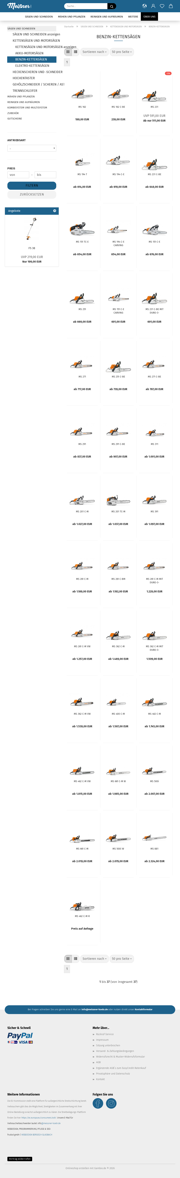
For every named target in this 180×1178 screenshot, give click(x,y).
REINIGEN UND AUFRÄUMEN (107, 16)
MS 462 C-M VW (82, 781)
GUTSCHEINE (14, 118)
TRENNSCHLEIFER (25, 91)
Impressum (102, 1039)
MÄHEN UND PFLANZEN (71, 16)
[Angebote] (54, 211)
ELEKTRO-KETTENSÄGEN (32, 66)
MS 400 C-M (118, 713)
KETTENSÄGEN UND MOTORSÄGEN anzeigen (35, 47)
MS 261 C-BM (118, 579)
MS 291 (82, 444)
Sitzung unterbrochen (108, 1045)
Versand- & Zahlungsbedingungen (115, 1051)
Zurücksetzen (32, 194)
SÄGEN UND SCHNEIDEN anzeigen (34, 34)
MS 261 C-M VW (82, 646)
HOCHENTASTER (24, 78)
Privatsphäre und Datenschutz (113, 1073)
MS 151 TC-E (82, 241)
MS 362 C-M (118, 646)
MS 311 (154, 444)
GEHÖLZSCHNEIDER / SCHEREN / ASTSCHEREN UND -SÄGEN (34, 84)
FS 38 (31, 248)
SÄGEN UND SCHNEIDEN (39, 16)
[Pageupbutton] (170, 1173)
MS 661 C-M (82, 848)
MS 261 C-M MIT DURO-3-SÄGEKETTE (154, 580)
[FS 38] (31, 228)
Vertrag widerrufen (20, 1159)
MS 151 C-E (154, 241)
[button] (144, 6)
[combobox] (94, 52)
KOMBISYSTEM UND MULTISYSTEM (27, 107)
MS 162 (82, 106)
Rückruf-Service (105, 1034)
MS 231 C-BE (154, 174)
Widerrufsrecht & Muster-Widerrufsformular (120, 1056)
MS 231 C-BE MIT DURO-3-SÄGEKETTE (154, 311)
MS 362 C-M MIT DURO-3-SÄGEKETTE (154, 648)
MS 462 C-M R (82, 916)
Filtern (32, 185)
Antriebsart (16, 140)
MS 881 (154, 848)
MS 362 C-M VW (82, 713)
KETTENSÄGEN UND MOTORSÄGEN (34, 41)
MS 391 (154, 511)
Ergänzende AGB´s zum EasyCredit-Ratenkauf (121, 1068)
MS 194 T (82, 174)
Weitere (133, 16)
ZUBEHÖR (13, 113)
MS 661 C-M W (118, 781)
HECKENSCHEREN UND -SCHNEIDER (34, 72)
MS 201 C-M (82, 511)
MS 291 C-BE (118, 444)
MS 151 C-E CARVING (118, 311)
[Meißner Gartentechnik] (20, 6)
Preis (11, 168)
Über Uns (149, 16)
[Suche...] (111, 6)
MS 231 (154, 106)
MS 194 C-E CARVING (118, 243)
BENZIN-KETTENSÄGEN (31, 59)
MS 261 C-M (82, 579)
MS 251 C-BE (118, 376)
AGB (98, 1062)
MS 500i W (118, 848)
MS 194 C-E (118, 174)
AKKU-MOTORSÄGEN (29, 53)
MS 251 (82, 309)
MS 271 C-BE (154, 376)
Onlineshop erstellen (77, 1168)
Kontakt (100, 1079)
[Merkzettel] (162, 6)
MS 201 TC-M (118, 511)
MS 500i (154, 781)
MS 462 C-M (154, 713)
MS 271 (82, 376)
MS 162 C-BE (118, 106)
